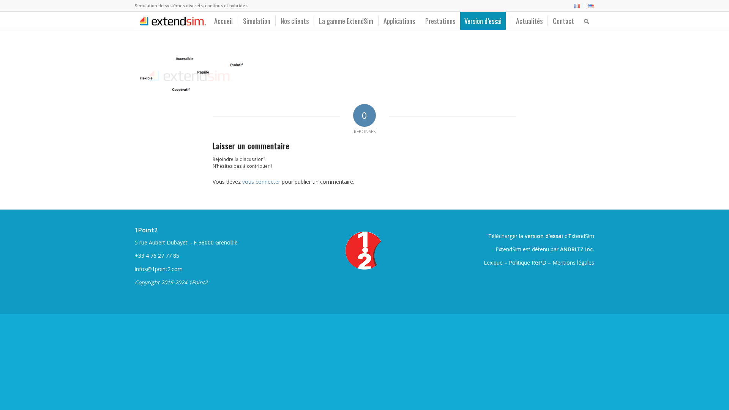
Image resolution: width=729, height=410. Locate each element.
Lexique (493, 262)
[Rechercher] (586, 21)
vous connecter (261, 181)
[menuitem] (577, 6)
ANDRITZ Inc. (577, 249)
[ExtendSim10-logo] (171, 21)
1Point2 (146, 230)
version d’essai (544, 236)
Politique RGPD (527, 262)
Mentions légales (573, 262)
